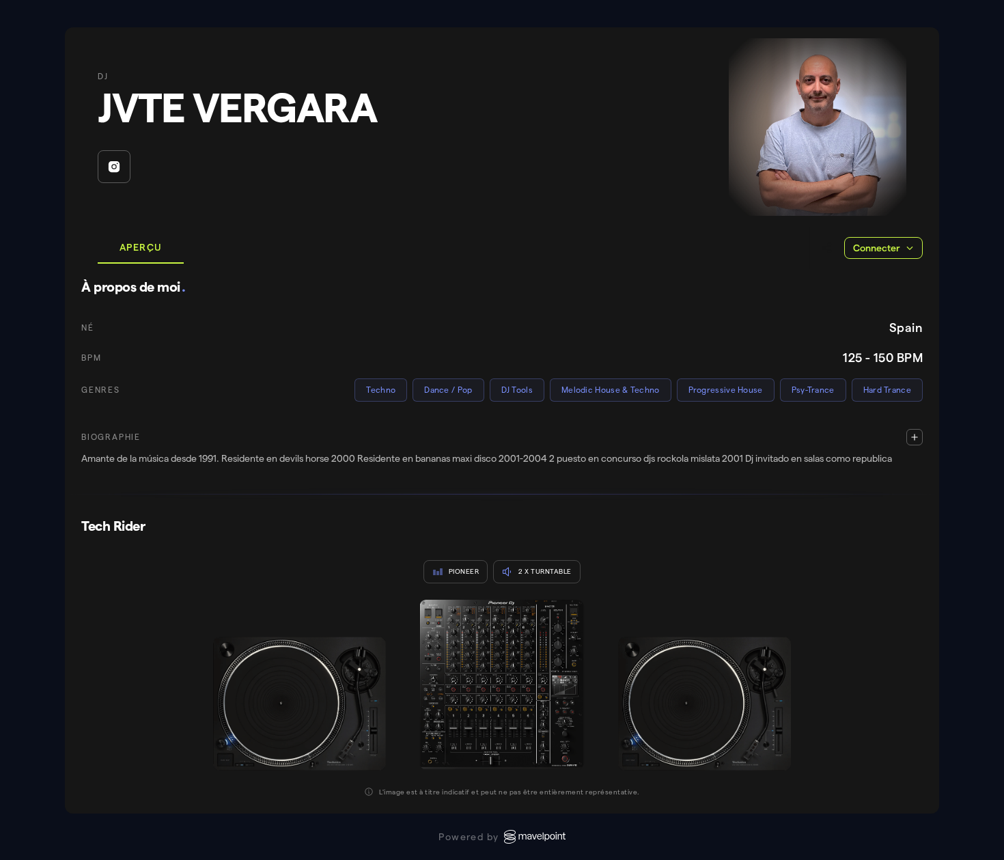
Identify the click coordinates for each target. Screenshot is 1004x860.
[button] (502, 447)
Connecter (876, 247)
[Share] (826, 248)
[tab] (141, 248)
